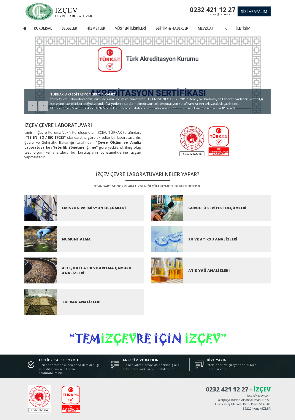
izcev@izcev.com (222, 14)
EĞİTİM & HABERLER (171, 28)
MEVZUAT (206, 28)
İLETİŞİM (243, 28)
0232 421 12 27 (212, 9)
